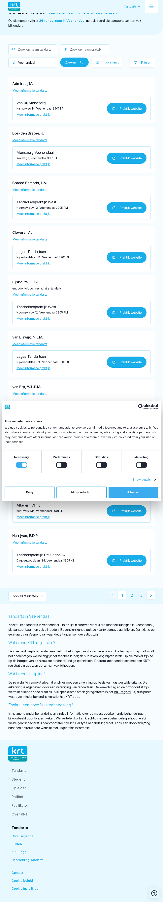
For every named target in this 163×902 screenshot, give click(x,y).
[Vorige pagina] (112, 595)
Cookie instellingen (26, 888)
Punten (17, 844)
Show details (142, 479)
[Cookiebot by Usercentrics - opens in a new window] (141, 407)
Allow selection (81, 492)
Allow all (133, 492)
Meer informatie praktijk (33, 114)
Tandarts (131, 6)
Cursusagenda (22, 836)
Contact (17, 873)
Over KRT (20, 814)
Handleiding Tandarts (27, 860)
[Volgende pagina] (151, 595)
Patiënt (17, 797)
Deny (29, 492)
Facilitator (20, 805)
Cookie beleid (22, 881)
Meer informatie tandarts (29, 90)
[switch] (61, 465)
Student (18, 779)
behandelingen (45, 713)
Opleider (19, 788)
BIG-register (122, 692)
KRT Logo (19, 852)
